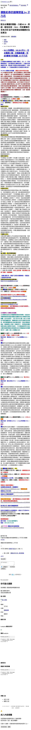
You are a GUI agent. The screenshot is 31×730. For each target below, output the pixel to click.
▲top (2, 556)
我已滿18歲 (4, 726)
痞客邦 (11, 548)
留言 (14, 548)
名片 (5, 43)
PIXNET (7, 706)
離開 (9, 726)
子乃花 (2, 539)
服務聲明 (17, 708)
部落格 (6, 41)
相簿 (5, 39)
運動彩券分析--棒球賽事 (17, 553)
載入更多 (3, 559)
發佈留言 (3, 568)
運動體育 (13, 36)
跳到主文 (3, 20)
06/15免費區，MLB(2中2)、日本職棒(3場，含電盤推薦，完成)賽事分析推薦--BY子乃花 (16, 53)
